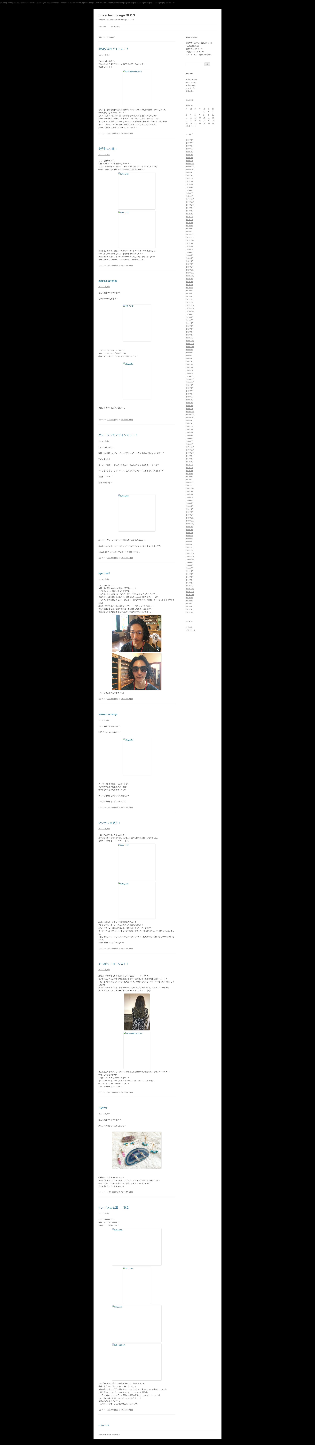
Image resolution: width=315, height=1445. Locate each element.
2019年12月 (190, 376)
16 (209, 118)
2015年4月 (189, 542)
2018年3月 (189, 438)
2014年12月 (190, 553)
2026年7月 (189, 143)
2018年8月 (189, 423)
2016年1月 (189, 515)
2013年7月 (189, 604)
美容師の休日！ (108, 148)
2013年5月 (189, 609)
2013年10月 (190, 595)
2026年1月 (189, 161)
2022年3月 (189, 296)
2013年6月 (189, 606)
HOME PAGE (115, 27)
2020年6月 (189, 358)
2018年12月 (190, 412)
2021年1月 (189, 338)
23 (209, 121)
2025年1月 (189, 196)
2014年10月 (190, 559)
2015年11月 (190, 521)
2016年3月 (189, 509)
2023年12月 (190, 234)
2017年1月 (189, 480)
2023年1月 (189, 267)
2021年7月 (189, 320)
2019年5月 (189, 397)
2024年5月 (189, 220)
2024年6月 (189, 217)
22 (204, 121)
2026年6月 (189, 146)
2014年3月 (189, 580)
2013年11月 (190, 592)
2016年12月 (190, 482)
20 (195, 121)
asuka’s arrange (107, 280)
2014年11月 (190, 556)
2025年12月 (190, 164)
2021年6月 (189, 323)
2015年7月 (189, 533)
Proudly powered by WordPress (109, 1435)
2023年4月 (189, 258)
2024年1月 (189, 232)
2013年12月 (190, 589)
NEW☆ (103, 1107)
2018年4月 (189, 435)
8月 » (193, 126)
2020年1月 (189, 373)
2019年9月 (189, 385)
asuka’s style (190, 85)
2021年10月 (190, 311)
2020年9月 (189, 350)
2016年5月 (189, 503)
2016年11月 (190, 485)
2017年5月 (189, 468)
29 (204, 123)
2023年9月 (189, 243)
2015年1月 (189, 550)
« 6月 (188, 126)
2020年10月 (190, 347)
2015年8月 (189, 530)
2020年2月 (189, 370)
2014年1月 (189, 586)
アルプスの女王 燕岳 (113, 1207)
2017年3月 (189, 474)
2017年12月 (190, 447)
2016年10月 (190, 488)
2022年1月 (189, 302)
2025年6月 (189, 181)
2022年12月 (190, 270)
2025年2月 (189, 193)
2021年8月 (189, 317)
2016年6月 (189, 500)
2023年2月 (189, 264)
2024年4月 (189, 223)
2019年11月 (190, 379)
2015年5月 (189, 539)
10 (213, 115)
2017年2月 (189, 477)
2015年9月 (189, 527)
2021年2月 (189, 335)
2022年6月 (189, 288)
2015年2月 (189, 547)
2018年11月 (190, 415)
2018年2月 (189, 441)
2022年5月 (189, 291)
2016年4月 (189, 506)
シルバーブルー (191, 88)
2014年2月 (189, 583)
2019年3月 (189, 403)
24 (213, 121)
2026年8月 (189, 140)
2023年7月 (189, 249)
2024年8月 (189, 211)
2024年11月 (190, 202)
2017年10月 (190, 453)
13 (195, 118)
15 (204, 118)
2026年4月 (189, 152)
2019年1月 (189, 409)
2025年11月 (190, 167)
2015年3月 (189, 544)
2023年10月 (190, 240)
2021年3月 (189, 332)
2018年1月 (189, 444)
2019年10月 (190, 382)
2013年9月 (189, 598)
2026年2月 (189, 158)
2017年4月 (189, 471)
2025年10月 (190, 170)
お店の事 (110, 133)
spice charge (191, 82)
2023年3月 (189, 261)
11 (186, 118)
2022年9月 (189, 279)
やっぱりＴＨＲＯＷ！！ (113, 963)
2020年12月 (190, 341)
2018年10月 (190, 418)
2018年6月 (189, 429)
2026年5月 (189, 149)
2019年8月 (189, 388)
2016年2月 (189, 512)
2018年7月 (189, 426)
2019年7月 (189, 391)
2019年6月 (189, 394)
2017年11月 (190, 450)
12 (191, 118)
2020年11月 (190, 344)
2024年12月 (190, 199)
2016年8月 (189, 494)
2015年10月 (190, 524)
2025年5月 (189, 184)
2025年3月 (189, 190)
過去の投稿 (103, 1425)
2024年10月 (190, 205)
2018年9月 (189, 420)
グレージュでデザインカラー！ (118, 435)
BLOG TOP (102, 27)
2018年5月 (189, 432)
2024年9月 (189, 208)
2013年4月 (189, 612)
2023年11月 (190, 237)
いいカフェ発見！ (109, 822)
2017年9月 (189, 456)
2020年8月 (189, 353)
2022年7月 (189, 285)
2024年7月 (189, 214)
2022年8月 (189, 282)
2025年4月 (189, 187)
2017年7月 (189, 462)
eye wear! (104, 573)
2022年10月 (190, 276)
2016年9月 (189, 491)
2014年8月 (189, 565)
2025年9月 (189, 172)
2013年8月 (189, 601)
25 (187, 123)
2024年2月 (189, 229)
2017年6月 (189, 465)
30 (209, 123)
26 (191, 123)
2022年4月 (189, 294)
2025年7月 (189, 178)
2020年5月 (189, 361)
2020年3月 (189, 367)
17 (213, 118)
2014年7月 (189, 568)
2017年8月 (189, 459)
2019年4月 (189, 400)
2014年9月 (189, 562)
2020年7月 (189, 356)
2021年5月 (189, 326)
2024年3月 (189, 226)
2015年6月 (189, 536)
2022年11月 (190, 273)
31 (213, 123)
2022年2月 (189, 299)
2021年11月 (190, 308)
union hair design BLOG (116, 15)
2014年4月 (189, 577)
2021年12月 (190, 305)
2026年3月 (189, 155)
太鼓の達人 (190, 91)
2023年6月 (189, 252)
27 (195, 123)
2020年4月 (189, 364)
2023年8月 (189, 246)
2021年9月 (189, 314)
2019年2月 (189, 406)
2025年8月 (189, 175)
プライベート (190, 630)
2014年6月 (189, 571)
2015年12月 (190, 518)
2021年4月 (189, 329)
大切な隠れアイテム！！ (113, 48)
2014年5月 (189, 574)
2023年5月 (189, 255)
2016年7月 (189, 497)
